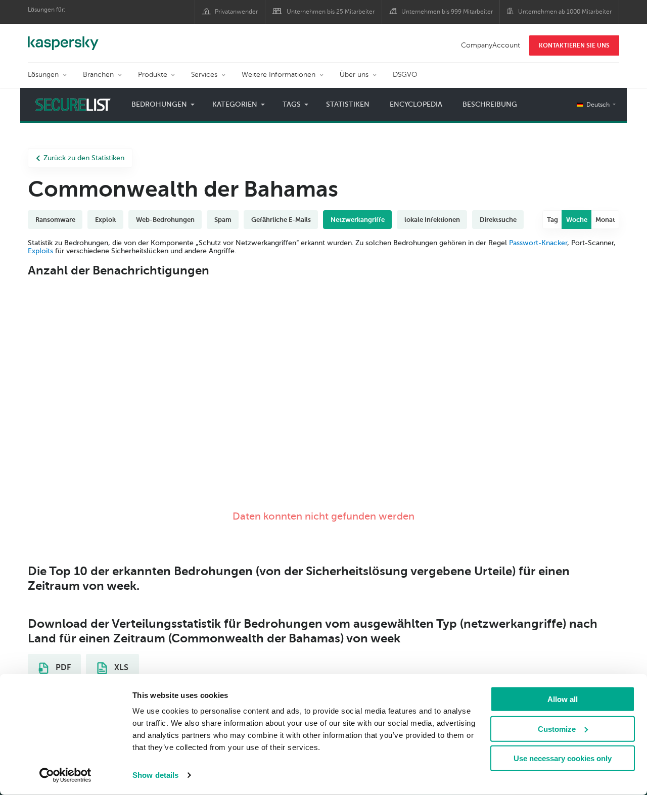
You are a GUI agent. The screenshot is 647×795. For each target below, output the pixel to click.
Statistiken (347, 104)
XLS (120, 667)
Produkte (152, 74)
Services (204, 74)
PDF (62, 667)
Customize (557, 728)
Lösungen (43, 74)
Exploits (40, 251)
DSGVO (405, 74)
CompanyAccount (490, 45)
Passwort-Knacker (538, 243)
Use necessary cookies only (563, 758)
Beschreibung (490, 104)
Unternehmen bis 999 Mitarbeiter (447, 11)
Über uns (354, 74)
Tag (552, 219)
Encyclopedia (416, 104)
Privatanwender (236, 11)
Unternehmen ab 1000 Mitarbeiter (565, 11)
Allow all (562, 699)
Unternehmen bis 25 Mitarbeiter (331, 11)
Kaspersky (63, 38)
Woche (576, 219)
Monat (605, 219)
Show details (155, 775)
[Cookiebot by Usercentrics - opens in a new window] (65, 775)
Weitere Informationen (278, 74)
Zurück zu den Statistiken (83, 158)
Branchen (98, 74)
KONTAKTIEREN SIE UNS (574, 45)
